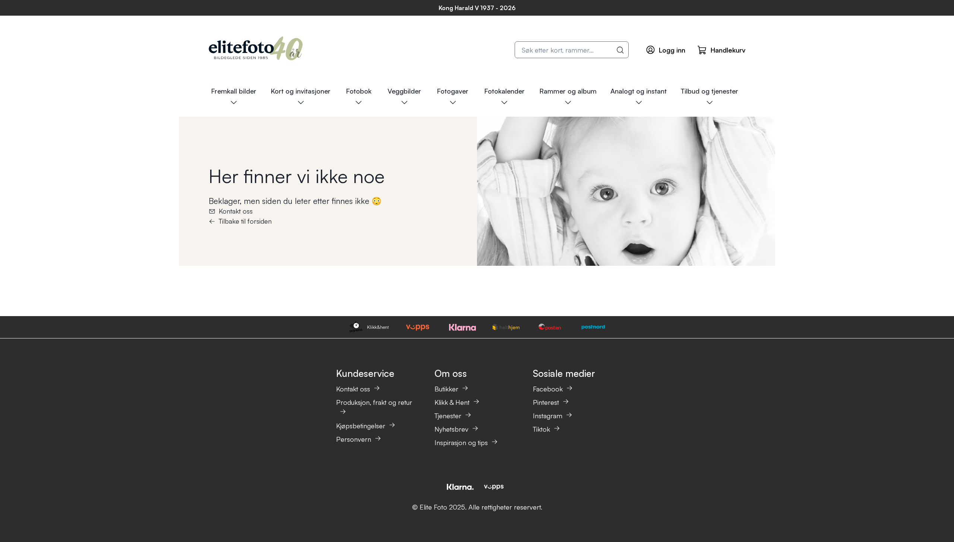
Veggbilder (404, 91)
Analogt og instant (638, 91)
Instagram (547, 416)
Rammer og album (568, 91)
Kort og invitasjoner (301, 91)
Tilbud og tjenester (709, 91)
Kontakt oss (236, 211)
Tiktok (541, 429)
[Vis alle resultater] (620, 50)
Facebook (548, 389)
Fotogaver (452, 91)
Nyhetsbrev (451, 429)
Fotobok (359, 91)
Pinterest (546, 402)
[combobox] (572, 49)
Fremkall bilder (233, 91)
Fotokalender (504, 91)
